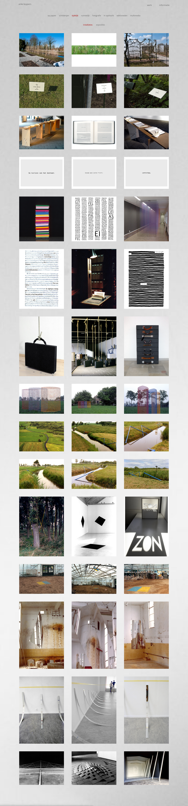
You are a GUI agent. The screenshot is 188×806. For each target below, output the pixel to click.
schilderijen (64, 15)
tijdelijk (75, 15)
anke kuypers (25, 4)
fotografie (96, 15)
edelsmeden (122, 15)
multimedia (135, 15)
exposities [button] (100, 24)
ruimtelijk (85, 15)
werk (149, 5)
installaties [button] (87, 24)
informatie (164, 5)
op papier (52, 15)
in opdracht (109, 15)
